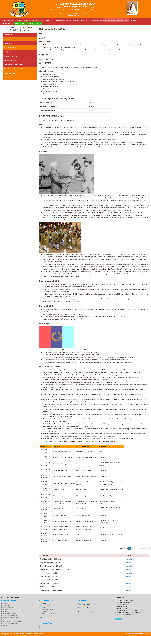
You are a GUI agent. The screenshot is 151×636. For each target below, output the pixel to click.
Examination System (38, 20)
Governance (18, 20)
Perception (133, 20)
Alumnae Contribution (84, 608)
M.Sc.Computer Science (46, 609)
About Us (10, 20)
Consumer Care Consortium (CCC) (14, 65)
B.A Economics (5, 605)
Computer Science (45, 626)
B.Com (3, 619)
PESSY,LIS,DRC (8, 77)
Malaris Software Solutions (141, 634)
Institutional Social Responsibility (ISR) (116, 20)
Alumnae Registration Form (86, 604)
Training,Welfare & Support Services (91, 20)
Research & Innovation (62, 20)
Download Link (129, 559)
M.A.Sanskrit (43, 611)
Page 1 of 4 (124, 548)
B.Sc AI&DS (4, 625)
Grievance (118, 619)
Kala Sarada (7, 39)
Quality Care (49, 20)
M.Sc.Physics (43, 607)
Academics (27, 20)
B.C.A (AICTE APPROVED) (9, 615)
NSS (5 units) (8, 52)
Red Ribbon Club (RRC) (11, 60)
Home (4, 20)
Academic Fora (8, 34)
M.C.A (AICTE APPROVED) (47, 613)
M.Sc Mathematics (45, 605)
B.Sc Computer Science (8, 613)
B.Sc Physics (5, 609)
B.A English (4, 603)
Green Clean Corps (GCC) (11, 73)
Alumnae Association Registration (88, 612)
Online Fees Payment (35, 23)
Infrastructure (74, 20)
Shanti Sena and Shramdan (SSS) (14, 69)
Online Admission (19, 23)
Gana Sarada (8, 43)
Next (142, 548)
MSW (40, 617)
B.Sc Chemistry (6, 611)
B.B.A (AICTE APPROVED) (9, 623)
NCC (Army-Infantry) (10, 47)
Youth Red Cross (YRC (10, 56)
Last (148, 548)
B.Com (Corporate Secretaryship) (11, 621)
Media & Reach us (7, 23)
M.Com (41, 615)
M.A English (42, 603)
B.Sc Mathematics (7, 607)
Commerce (42, 628)
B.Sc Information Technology (10, 617)
